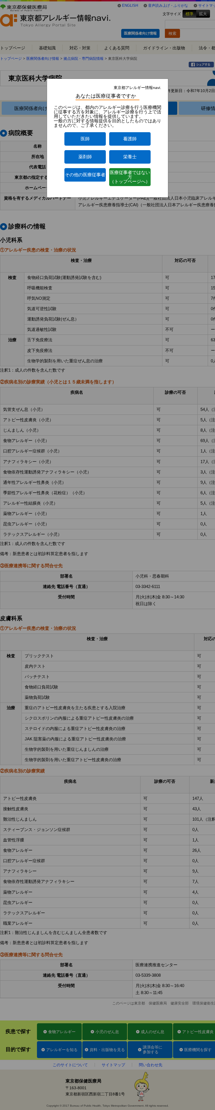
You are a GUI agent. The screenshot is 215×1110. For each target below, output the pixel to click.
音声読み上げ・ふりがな (168, 5)
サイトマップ (113, 1065)
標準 (189, 14)
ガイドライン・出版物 (164, 47)
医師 (85, 138)
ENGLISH (130, 5)
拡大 (203, 14)
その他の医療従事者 (85, 174)
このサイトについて (70, 1065)
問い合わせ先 (150, 1065)
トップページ (12, 47)
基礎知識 (47, 47)
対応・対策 (79, 47)
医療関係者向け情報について (45, 108)
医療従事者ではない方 (130, 177)
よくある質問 (116, 47)
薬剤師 (85, 156)
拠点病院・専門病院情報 (84, 58)
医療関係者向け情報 (140, 33)
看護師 (130, 138)
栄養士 (130, 156)
